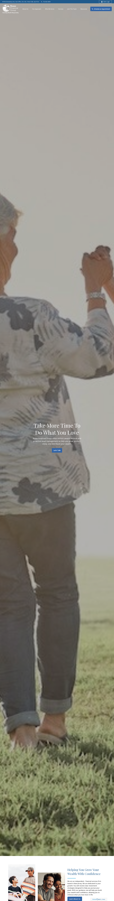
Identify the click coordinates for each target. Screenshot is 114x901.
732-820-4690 (46, 1)
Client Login (106, 1)
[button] (25, 9)
